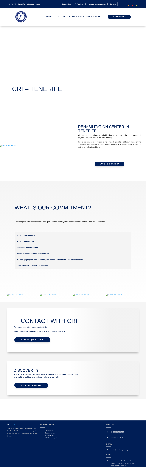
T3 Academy (79, 4)
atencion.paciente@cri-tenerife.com (27, 331)
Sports (64, 17)
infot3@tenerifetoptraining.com (29, 4)
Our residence (67, 4)
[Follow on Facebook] (131, 2)
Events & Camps (93, 17)
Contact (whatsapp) (32, 340)
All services (78, 17)
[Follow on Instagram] (138, 2)
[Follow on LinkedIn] (134, 2)
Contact (113, 4)
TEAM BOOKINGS (119, 17)
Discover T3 (51, 17)
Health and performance (97, 4)
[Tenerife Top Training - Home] (21, 22)
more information (109, 164)
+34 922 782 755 (11, 4)
